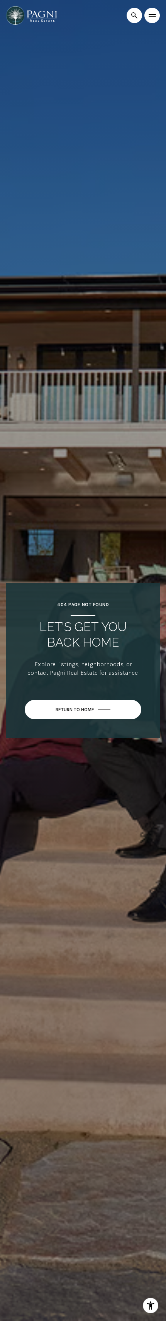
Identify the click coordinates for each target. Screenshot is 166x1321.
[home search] (134, 15)
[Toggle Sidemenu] (152, 15)
